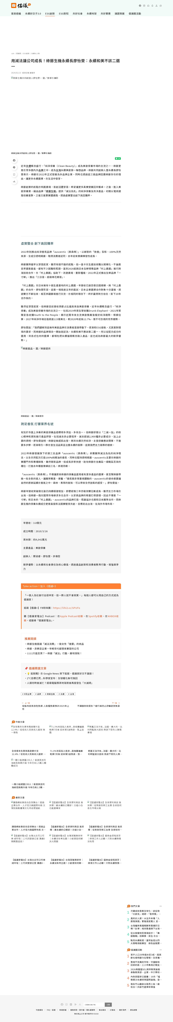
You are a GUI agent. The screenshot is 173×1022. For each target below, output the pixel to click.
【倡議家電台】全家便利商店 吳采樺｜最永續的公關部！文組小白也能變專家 (67, 828)
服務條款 (73, 1010)
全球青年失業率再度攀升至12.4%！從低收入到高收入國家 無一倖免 (29, 752)
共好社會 (78, 13)
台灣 (72, 694)
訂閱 (108, 1005)
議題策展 (120, 13)
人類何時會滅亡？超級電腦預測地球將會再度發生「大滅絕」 (60, 683)
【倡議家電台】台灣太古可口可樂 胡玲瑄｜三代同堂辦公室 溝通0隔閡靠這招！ (28, 861)
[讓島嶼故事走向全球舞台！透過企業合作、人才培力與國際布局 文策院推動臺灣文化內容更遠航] (28, 812)
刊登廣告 (39, 1010)
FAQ (48, 1010)
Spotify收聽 (95, 616)
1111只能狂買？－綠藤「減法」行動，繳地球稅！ (54, 653)
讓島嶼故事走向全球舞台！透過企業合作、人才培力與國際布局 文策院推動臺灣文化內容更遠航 (29, 828)
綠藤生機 (51, 694)
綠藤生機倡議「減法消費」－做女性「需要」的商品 (55, 644)
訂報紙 (112, 1010)
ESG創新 (50, 13)
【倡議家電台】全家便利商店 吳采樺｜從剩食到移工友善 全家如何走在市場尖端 (105, 828)
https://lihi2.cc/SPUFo (66, 607)
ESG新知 (64, 13)
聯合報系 (102, 1010)
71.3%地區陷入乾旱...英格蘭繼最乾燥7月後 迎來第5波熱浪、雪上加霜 (66, 752)
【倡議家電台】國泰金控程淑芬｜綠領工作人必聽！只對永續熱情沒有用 (105, 861)
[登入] (156, 5)
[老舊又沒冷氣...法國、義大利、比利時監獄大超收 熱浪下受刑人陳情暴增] (105, 737)
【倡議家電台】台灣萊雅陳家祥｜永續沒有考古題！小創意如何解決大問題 (66, 861)
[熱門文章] (161, 906)
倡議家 (18, 53)
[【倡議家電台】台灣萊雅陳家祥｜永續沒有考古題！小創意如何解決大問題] (67, 846)
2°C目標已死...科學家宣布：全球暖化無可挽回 (52, 678)
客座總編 (16, 13)
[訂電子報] (152, 5)
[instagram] (144, 5)
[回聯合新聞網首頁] (13, 5)
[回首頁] (21, 5)
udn (12, 53)
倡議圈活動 (135, 13)
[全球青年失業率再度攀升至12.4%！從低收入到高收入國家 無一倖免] (28, 737)
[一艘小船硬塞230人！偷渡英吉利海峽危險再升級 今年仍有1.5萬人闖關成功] (28, 770)
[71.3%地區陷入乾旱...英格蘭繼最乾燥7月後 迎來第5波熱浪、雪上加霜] (67, 737)
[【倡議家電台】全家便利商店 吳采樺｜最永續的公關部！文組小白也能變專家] (67, 812)
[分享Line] (14, 167)
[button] (160, 5)
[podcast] (148, 5)
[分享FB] (14, 160)
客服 (54, 1010)
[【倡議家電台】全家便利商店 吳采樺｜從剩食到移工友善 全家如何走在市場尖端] (105, 812)
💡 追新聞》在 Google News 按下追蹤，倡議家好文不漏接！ (60, 673)
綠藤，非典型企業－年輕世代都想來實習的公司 (53, 648)
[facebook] (140, 5)
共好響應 (106, 13)
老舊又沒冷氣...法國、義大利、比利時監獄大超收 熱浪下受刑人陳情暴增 (105, 752)
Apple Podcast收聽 (71, 616)
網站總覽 (133, 1010)
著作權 (81, 1010)
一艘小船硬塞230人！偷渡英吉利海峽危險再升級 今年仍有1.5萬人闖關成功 (28, 786)
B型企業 (28, 694)
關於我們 (122, 1010)
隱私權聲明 (90, 1010)
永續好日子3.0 (33, 13)
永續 (62, 694)
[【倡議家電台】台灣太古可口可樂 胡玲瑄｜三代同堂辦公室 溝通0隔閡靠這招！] (28, 846)
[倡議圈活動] (161, 949)
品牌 (39, 694)
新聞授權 (62, 1010)
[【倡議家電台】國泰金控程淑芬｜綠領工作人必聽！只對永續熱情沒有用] (105, 846)
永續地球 (92, 13)
